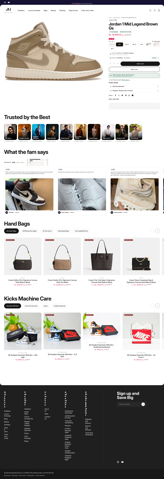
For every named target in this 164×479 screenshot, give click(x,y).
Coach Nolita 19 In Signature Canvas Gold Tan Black (62, 281)
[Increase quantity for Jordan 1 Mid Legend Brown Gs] (117, 64)
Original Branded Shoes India (68, 445)
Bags (6, 419)
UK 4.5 (127, 44)
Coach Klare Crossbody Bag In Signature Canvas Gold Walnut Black (141, 281)
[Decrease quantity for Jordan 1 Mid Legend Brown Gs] (110, 64)
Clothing (7, 425)
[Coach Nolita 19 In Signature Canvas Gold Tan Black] (62, 256)
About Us (47, 410)
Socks (26, 433)
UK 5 (112, 48)
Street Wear (26, 413)
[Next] (157, 230)
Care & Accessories (28, 418)
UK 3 (119, 44)
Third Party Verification (89, 434)
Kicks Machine (22, 352)
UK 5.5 (134, 44)
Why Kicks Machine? (118, 86)
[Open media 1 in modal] (53, 51)
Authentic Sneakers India (68, 437)
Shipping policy (30, 475)
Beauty (6, 422)
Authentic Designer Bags (68, 457)
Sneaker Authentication (70, 452)
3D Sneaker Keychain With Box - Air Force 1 (141, 356)
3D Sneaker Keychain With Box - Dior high (23, 356)
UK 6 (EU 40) (148, 44)
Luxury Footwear (7, 415)
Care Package (27, 437)
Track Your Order (6, 436)
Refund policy (7, 475)
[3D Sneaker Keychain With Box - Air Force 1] (141, 331)
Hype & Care (6, 429)
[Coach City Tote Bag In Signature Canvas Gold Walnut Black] (101, 256)
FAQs (46, 414)
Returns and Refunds (88, 428)
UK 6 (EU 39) (156, 44)
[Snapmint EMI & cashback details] (158, 58)
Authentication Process (70, 417)
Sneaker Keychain (27, 429)
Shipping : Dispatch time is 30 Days (123, 90)
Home (110, 17)
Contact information (40, 475)
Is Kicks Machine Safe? (68, 430)
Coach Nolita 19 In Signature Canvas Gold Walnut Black (22, 281)
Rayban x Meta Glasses (27, 423)
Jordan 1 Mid (113, 20)
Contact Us (47, 418)
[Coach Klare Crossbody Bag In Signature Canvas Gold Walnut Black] (141, 256)
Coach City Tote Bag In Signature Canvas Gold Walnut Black (102, 281)
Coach (23, 278)
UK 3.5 (112, 44)
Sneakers (7, 411)
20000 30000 (116, 17)
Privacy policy (14, 475)
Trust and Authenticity (69, 422)
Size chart (157, 41)
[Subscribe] (143, 404)
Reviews (68, 426)
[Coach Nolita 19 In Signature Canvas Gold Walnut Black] (23, 256)
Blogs (26, 441)
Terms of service (22, 475)
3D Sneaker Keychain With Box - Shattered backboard (102, 346)
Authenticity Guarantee (69, 412)
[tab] (11, 231)
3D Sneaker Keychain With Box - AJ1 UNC (62, 355)
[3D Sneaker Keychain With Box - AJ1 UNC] (62, 331)
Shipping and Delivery (88, 421)
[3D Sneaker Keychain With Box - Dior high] (23, 331)
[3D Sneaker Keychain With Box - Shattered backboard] (101, 326)
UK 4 (141, 44)
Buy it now (134, 69)
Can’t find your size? (120, 80)
